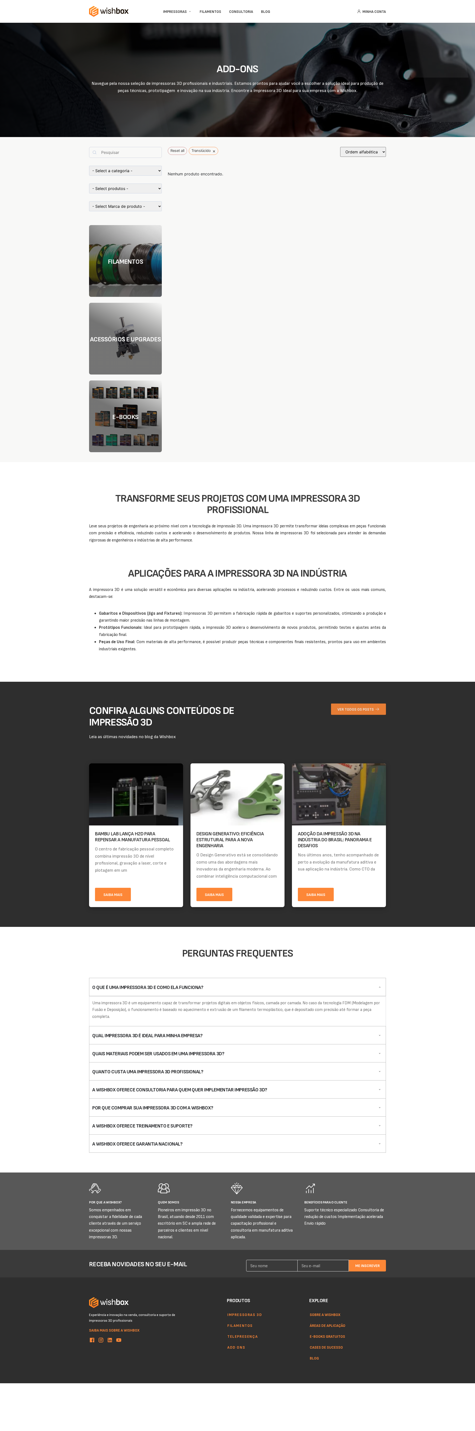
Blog (314, 1358)
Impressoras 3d (244, 1314)
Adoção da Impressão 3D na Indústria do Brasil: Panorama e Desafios (335, 839)
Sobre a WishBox (325, 1314)
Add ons (236, 1347)
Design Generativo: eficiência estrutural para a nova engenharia (230, 839)
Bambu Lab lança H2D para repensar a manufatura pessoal (132, 836)
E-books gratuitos (327, 1336)
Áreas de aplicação (327, 1325)
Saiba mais (112, 894)
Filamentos (240, 1325)
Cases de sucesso (326, 1347)
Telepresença (242, 1336)
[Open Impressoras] (190, 11)
